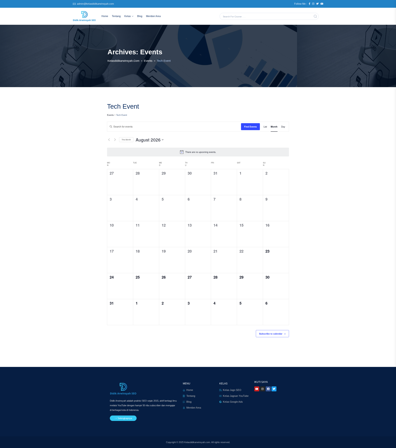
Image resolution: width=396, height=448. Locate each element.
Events (110, 115)
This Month (126, 139)
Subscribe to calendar (270, 333)
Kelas (127, 16)
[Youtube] (256, 388)
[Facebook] (268, 388)
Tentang (116, 16)
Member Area (153, 16)
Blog (139, 16)
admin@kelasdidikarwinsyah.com (95, 3)
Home (104, 16)
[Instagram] (262, 388)
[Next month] (115, 140)
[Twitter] (273, 388)
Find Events (250, 126)
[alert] (198, 152)
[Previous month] (109, 140)
